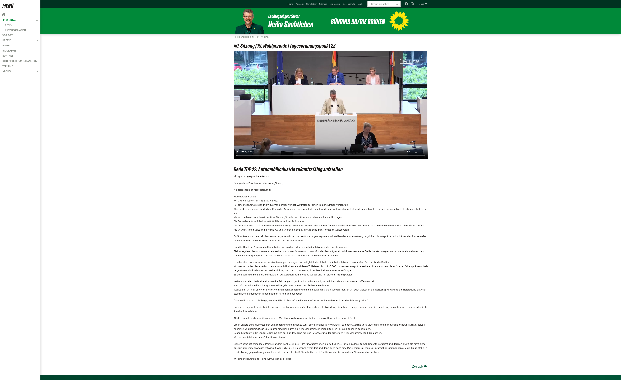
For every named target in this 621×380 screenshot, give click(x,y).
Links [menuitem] (421, 3)
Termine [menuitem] (7, 66)
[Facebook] (406, 4)
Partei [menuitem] (6, 45)
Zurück (417, 366)
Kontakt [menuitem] (7, 56)
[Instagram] (412, 4)
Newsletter (311, 3)
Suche (361, 3)
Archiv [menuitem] (6, 71)
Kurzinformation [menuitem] (15, 30)
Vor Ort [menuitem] (7, 35)
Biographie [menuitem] (9, 50)
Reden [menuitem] (8, 25)
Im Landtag (263, 37)
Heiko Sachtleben (244, 37)
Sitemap (323, 3)
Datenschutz (349, 3)
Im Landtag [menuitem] (9, 20)
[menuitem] (290, 4)
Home (290, 3)
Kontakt (300, 3)
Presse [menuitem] (6, 40)
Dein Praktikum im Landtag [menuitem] (19, 61)
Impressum (335, 3)
